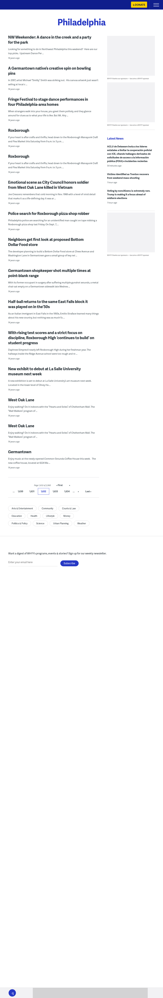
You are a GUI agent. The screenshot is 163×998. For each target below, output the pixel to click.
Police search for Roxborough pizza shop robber (48, 213)
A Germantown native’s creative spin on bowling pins (49, 70)
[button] (12, 993)
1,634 (67, 491)
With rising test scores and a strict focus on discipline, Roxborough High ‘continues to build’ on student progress (51, 337)
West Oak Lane (21, 399)
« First (59, 485)
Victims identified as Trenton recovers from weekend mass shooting (128, 176)
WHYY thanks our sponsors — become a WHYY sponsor (128, 78)
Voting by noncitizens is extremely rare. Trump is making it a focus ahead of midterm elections (128, 194)
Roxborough (18, 130)
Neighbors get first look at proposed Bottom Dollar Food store (46, 242)
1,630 (20, 491)
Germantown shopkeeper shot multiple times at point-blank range (49, 273)
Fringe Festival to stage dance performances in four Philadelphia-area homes (48, 102)
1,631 (31, 491)
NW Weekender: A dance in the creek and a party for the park (49, 39)
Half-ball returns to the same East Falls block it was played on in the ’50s (48, 304)
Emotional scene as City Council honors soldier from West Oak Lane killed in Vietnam (48, 185)
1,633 (55, 491)
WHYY (12, 5)
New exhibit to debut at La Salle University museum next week (44, 371)
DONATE (140, 5)
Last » (88, 491)
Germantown (19, 451)
